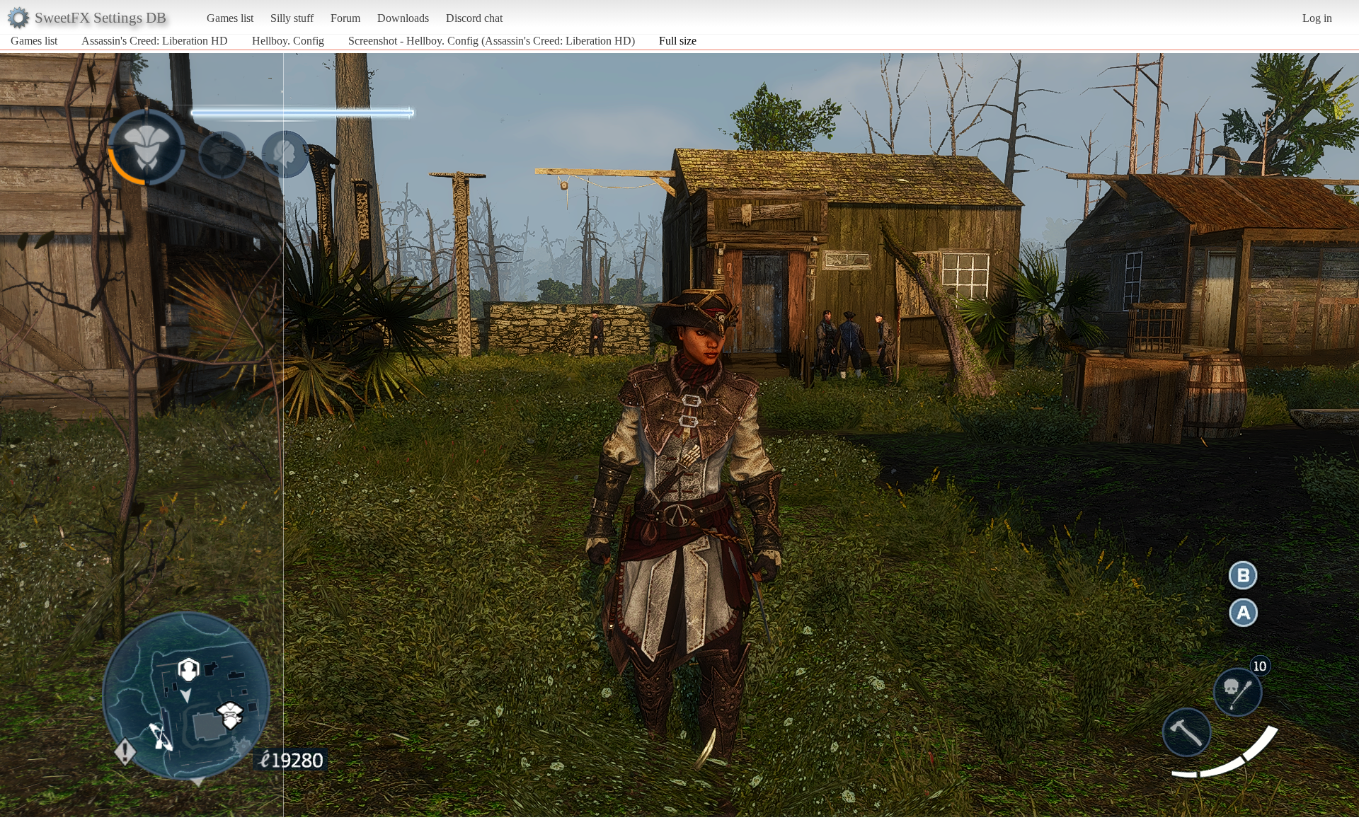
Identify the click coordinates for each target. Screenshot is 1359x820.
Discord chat (474, 18)
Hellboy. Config (288, 41)
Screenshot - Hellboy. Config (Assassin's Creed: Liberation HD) (491, 41)
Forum (345, 18)
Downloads (403, 18)
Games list (230, 18)
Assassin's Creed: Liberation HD (154, 41)
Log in (1317, 18)
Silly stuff (292, 18)
